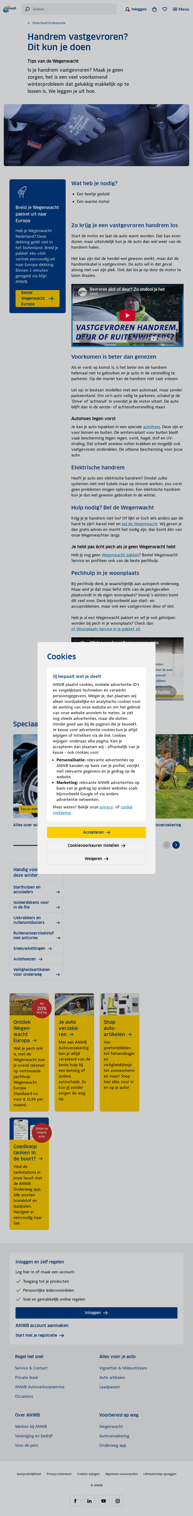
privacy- (107, 807)
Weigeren (93, 858)
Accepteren (93, 832)
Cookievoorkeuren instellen (93, 845)
